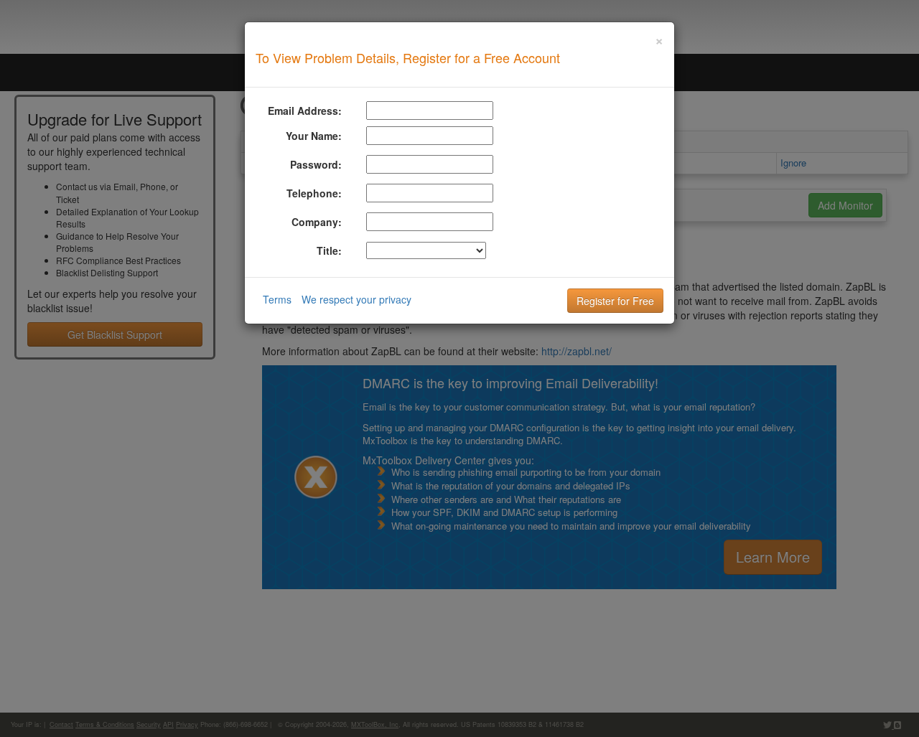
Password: (316, 164)
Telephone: (314, 193)
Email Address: (305, 110)
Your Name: (314, 135)
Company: (316, 222)
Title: (329, 250)
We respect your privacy (356, 299)
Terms (277, 299)
